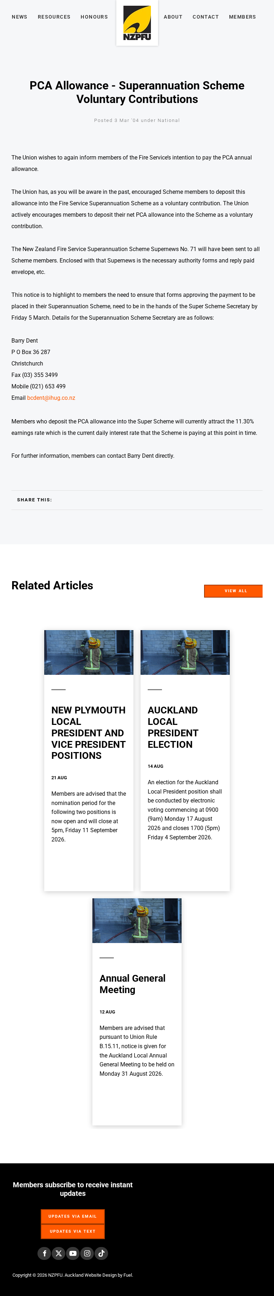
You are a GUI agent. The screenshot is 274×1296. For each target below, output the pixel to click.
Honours (94, 17)
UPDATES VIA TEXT (73, 1228)
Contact (206, 17)
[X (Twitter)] (58, 1253)
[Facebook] (44, 1253)
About (173, 17)
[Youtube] (73, 1253)
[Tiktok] (101, 1253)
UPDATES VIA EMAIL (73, 1213)
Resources (54, 17)
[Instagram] (87, 1253)
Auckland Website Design (91, 1275)
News (20, 17)
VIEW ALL (256, 589)
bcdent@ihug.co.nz (51, 397)
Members (243, 17)
